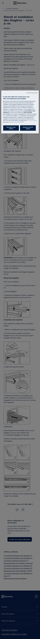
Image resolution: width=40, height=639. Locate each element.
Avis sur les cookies (32, 120)
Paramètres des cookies (11, 127)
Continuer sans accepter (32, 92)
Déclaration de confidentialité (16, 122)
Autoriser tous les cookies (28, 127)
